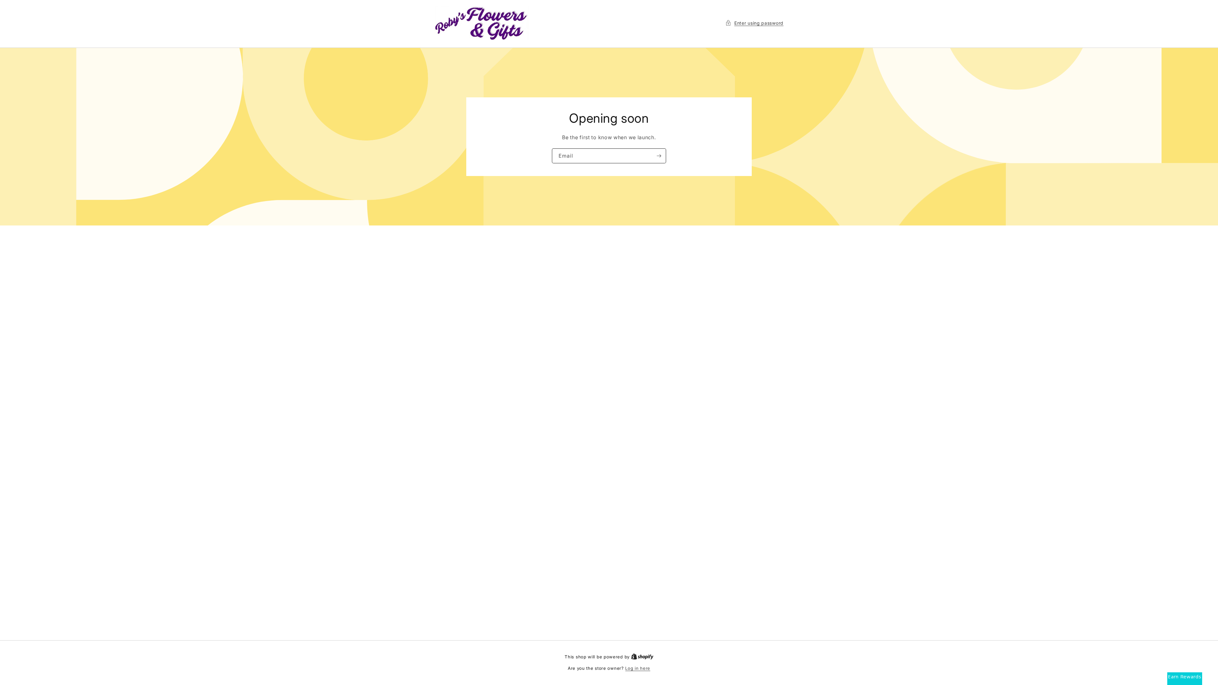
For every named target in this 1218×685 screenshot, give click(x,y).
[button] (754, 23)
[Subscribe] (659, 155)
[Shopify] (642, 656)
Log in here (637, 668)
